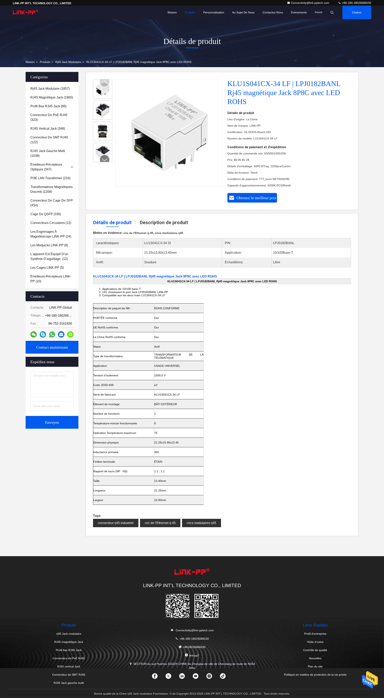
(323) (48, 117)
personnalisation (213, 12)
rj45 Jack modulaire (68, 62)
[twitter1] (171, 677)
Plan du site (315, 666)
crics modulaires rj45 (201, 523)
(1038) (47, 153)
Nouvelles (315, 658)
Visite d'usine (315, 641)
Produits (190, 12)
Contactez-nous (273, 12)
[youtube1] (198, 677)
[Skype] (42, 334)
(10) (50, 279)
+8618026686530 (194, 647)
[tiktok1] (226, 677)
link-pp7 (194, 655)
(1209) (51, 189)
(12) (50, 223)
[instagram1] (212, 677)
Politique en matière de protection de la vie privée (315, 674)
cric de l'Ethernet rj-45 (160, 523)
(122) (49, 140)
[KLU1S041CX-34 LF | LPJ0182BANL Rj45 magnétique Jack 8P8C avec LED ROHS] (169, 133)
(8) (49, 245)
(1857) (50, 88)
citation (357, 12)
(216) (50, 178)
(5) (47, 267)
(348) (47, 128)
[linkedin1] (185, 677)
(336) (45, 214)
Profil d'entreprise (315, 633)
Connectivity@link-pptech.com (310, 2)
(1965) (51, 97)
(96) (48, 106)
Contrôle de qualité (315, 650)
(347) (46, 167)
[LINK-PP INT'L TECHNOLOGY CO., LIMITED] (25, 12)
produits (45, 62)
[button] (104, 160)
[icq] (70, 334)
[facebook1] (158, 677)
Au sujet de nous (243, 12)
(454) (51, 203)
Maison (172, 12)
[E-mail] (61, 334)
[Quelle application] (52, 334)
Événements (299, 12)
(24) (50, 234)
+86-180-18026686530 (356, 2)
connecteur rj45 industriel (116, 523)
